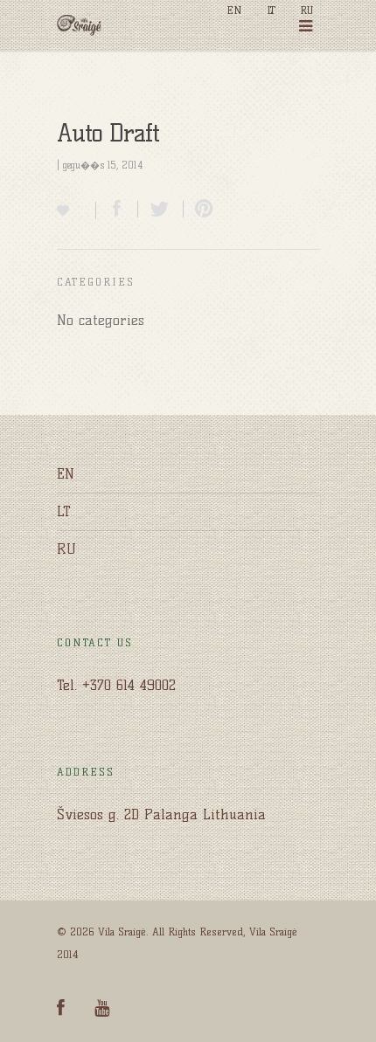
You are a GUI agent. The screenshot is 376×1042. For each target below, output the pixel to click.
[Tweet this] (161, 209)
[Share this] (117, 209)
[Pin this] (200, 209)
